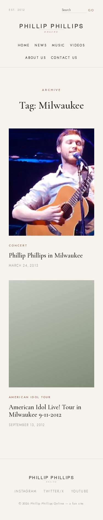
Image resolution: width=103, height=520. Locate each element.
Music (58, 45)
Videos (77, 45)
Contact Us (64, 57)
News (41, 45)
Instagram (26, 491)
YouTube (79, 491)
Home (24, 45)
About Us (35, 57)
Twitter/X (54, 491)
